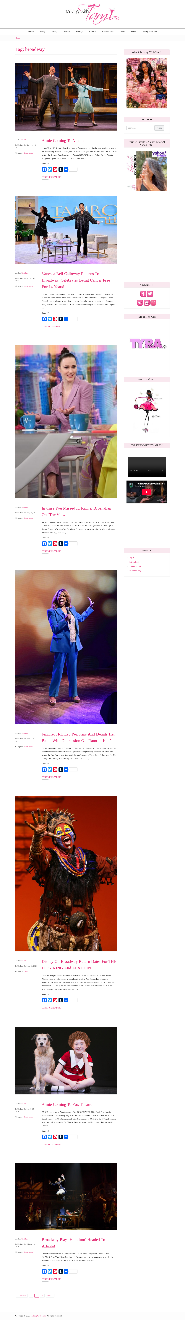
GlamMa (92, 32)
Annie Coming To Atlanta (63, 140)
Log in (131, 558)
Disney (54, 32)
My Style (79, 32)
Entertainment (108, 32)
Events (122, 32)
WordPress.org (135, 571)
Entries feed (134, 562)
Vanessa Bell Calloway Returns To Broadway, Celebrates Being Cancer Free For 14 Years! (76, 280)
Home (18, 38)
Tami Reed (25, 140)
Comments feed (135, 566)
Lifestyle (66, 32)
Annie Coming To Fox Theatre (67, 1104)
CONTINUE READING (51, 177)
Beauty (43, 32)
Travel (133, 32)
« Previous (21, 1296)
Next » (50, 1296)
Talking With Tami (149, 32)
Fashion (31, 32)
